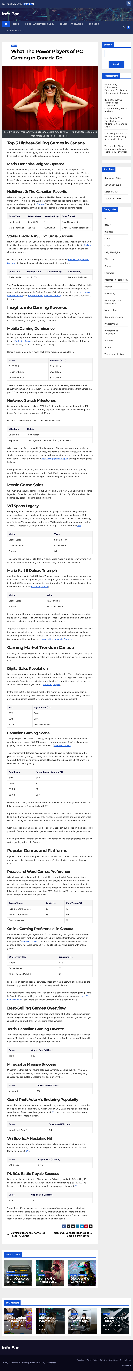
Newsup (39, 1363)
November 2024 (112, 185)
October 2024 (111, 191)
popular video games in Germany (56, 639)
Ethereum (109, 259)
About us (80, 1360)
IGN (79, 525)
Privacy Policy (92, 1360)
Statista (40, 204)
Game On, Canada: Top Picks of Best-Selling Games (71, 1234)
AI (105, 218)
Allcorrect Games (62, 745)
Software (108, 340)
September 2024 (112, 198)
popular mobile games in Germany (44, 295)
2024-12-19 (14, 1326)
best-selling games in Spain (54, 458)
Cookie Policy (125, 1360)
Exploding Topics (22, 341)
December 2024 (112, 178)
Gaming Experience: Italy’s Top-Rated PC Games (28, 1234)
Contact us (126, 1366)
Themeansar (50, 1363)
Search (108, 44)
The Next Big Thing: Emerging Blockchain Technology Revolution (115, 149)
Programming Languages (111, 332)
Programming (111, 324)
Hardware (82, 1275)
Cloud (107, 238)
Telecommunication (71, 24)
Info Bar (10, 14)
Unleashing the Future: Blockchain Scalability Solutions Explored (115, 136)
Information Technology (39, 24)
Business (94, 24)
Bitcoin (107, 225)
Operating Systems (113, 317)
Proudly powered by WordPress (15, 1363)
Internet (108, 286)
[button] (124, 27)
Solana (107, 347)
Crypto (107, 245)
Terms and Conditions (109, 1360)
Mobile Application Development (113, 302)
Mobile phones (111, 310)
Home (16, 24)
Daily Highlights (14, 31)
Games (14, 45)
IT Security (109, 293)
